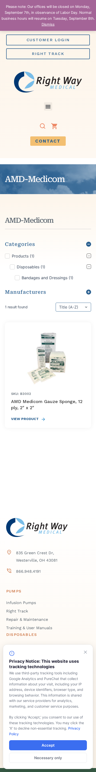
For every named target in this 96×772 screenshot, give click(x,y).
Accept (48, 745)
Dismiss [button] (48, 24)
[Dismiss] (85, 652)
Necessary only (48, 757)
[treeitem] (48, 267)
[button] (48, 106)
